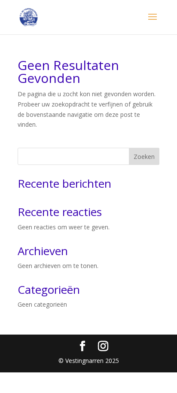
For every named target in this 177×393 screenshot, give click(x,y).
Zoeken (144, 156)
